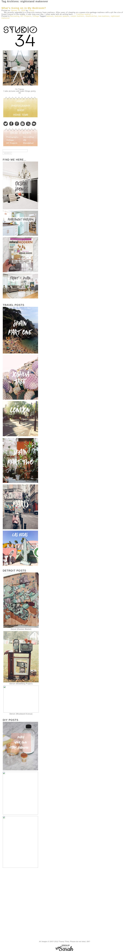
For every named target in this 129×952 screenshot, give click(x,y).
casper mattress (77, 16)
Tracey (31, 10)
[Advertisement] (20, 887)
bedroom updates (62, 16)
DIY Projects (26, 16)
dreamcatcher (91, 16)
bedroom (50, 16)
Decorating (14, 16)
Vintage (36, 16)
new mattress (103, 16)
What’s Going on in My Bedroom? (24, 8)
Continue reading (84, 14)
